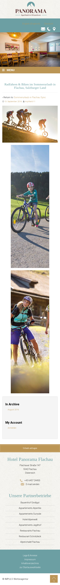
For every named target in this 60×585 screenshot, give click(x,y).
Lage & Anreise (30, 555)
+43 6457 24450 (32, 480)
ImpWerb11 (30, 101)
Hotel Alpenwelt (30, 519)
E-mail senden (32, 484)
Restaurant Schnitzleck (30, 536)
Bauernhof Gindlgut (30, 502)
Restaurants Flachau (30, 530)
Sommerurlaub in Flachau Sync (30, 97)
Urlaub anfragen (30, 448)
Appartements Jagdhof (30, 525)
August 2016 (13, 409)
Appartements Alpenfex (30, 508)
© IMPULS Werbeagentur (15, 579)
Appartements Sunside (30, 514)
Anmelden (12, 428)
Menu (11, 70)
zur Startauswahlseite (30, 567)
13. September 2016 (13, 101)
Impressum (30, 559)
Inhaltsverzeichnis (30, 563)
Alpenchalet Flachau (30, 542)
